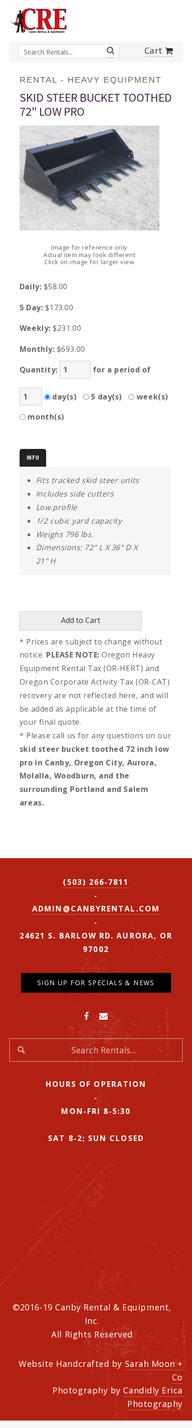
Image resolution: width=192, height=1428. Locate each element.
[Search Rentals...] (111, 50)
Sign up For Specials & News (96, 982)
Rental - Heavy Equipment (91, 79)
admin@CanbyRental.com (96, 908)
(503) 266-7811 (96, 882)
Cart (154, 50)
